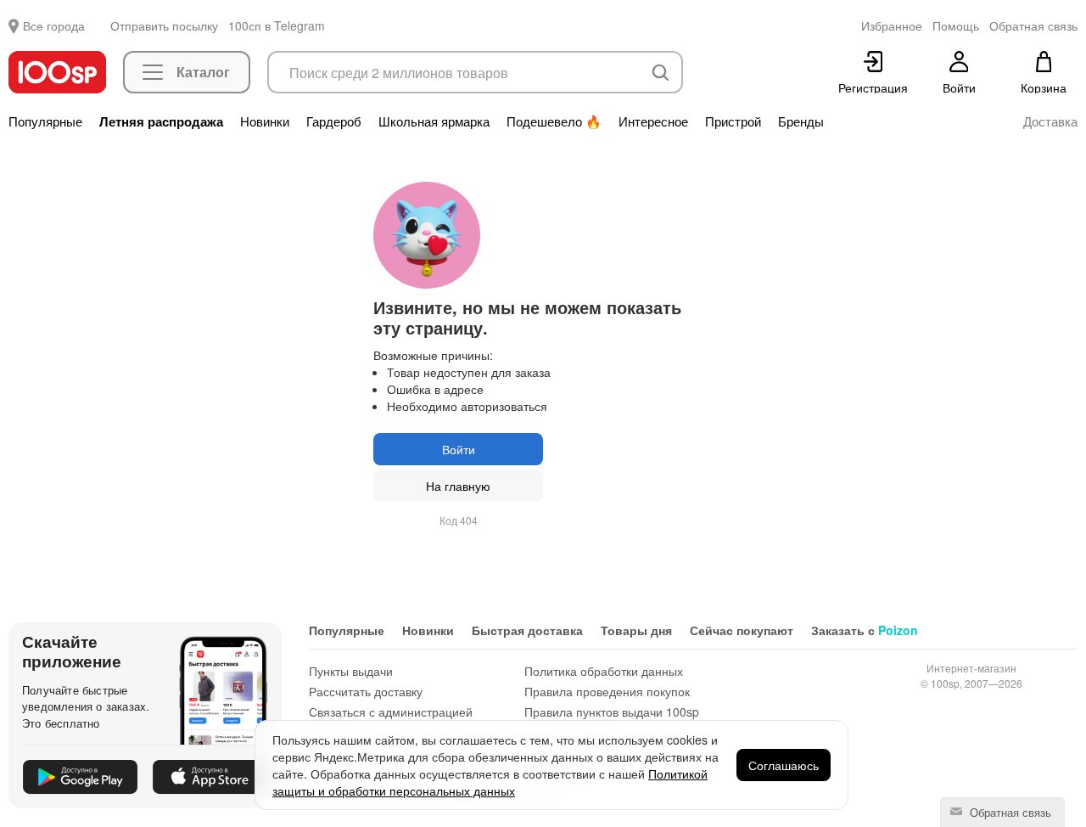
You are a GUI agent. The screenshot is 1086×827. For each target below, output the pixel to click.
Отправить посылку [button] (164, 25)
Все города (54, 25)
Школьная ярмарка (434, 121)
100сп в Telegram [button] (276, 25)
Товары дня (636, 630)
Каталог (203, 72)
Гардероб (333, 121)
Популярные (45, 121)
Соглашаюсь (783, 765)
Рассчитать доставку (366, 691)
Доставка (1050, 121)
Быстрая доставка (527, 630)
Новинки (264, 121)
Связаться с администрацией (391, 711)
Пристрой (733, 121)
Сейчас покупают (741, 630)
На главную (458, 485)
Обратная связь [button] (1033, 25)
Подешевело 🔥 (554, 121)
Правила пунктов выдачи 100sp (611, 711)
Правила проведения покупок (607, 691)
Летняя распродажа (161, 121)
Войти (458, 449)
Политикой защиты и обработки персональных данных (490, 782)
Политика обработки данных (603, 670)
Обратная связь (1008, 812)
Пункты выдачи (351, 670)
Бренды (801, 121)
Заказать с (864, 630)
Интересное (653, 121)
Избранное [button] (891, 25)
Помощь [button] (955, 25)
